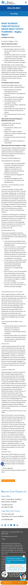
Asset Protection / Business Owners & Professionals (13, 552)
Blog (2, 554)
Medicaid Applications (16, 543)
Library (5, 554)
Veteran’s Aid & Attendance (7, 545)
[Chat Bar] (14, 583)
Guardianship (20, 548)
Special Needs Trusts (18, 547)
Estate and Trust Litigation (7, 550)
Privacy (3, 539)
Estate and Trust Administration (8, 548)
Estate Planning (18, 545)
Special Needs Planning (6, 547)
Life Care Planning (18, 550)
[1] (2, 468)
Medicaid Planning (5, 543)
